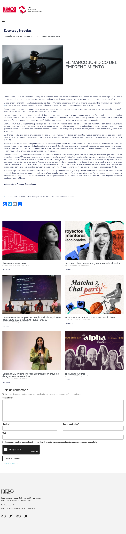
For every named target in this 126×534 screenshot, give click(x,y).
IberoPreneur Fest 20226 (14, 263)
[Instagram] (18, 516)
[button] (3, 21)
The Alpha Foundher (75, 373)
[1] (4, 197)
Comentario (7, 398)
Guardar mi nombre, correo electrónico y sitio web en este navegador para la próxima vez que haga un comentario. (51, 442)
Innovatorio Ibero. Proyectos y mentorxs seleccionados (92, 263)
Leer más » (6, 269)
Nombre (6, 424)
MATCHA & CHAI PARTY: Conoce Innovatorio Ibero (90, 317)
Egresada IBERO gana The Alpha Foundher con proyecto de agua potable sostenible (30, 375)
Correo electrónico (71, 424)
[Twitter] (11, 516)
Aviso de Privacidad (10, 464)
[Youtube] (26, 516)
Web (4, 433)
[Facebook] (3, 516)
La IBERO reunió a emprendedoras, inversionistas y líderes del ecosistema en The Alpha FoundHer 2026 (31, 318)
